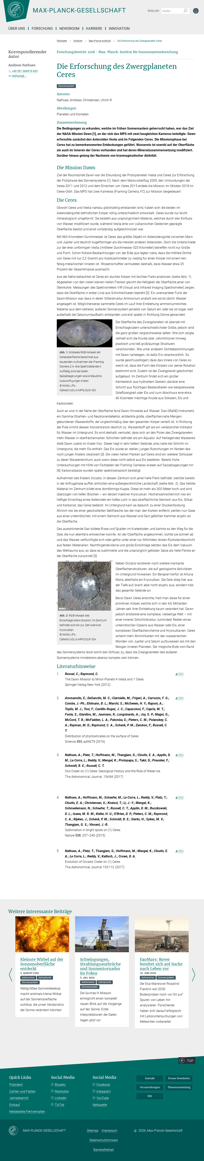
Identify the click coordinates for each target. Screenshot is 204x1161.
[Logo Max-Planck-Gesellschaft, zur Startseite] (74, 14)
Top (190, 1061)
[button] (108, 344)
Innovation (119, 28)
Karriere (94, 28)
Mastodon (62, 1091)
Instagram (103, 1091)
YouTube (102, 1098)
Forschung (42, 28)
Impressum (109, 1130)
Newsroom (69, 28)
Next (193, 975)
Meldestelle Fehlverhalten (27, 1111)
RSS (150, 1096)
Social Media (63, 1077)
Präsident (16, 1085)
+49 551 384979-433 (25, 71)
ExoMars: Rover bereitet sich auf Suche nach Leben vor (161, 964)
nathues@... (19, 75)
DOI (180, 674)
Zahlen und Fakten (22, 1091)
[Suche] (185, 11)
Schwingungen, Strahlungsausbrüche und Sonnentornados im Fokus (100, 966)
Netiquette (100, 1105)
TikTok (59, 1105)
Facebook (103, 1085)
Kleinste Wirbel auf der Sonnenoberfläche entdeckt (41, 964)
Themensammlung (179, 1087)
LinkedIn (61, 1098)
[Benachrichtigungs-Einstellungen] (196, 11)
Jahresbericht (18, 1098)
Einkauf (14, 1105)
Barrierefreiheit (103, 1150)
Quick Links (20, 1077)
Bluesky (60, 1085)
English (153, 10)
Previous (10, 975)
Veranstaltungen (150, 1087)
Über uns (16, 28)
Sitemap (92, 1130)
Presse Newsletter (179, 1078)
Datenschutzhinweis (103, 1140)
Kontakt (150, 1078)
